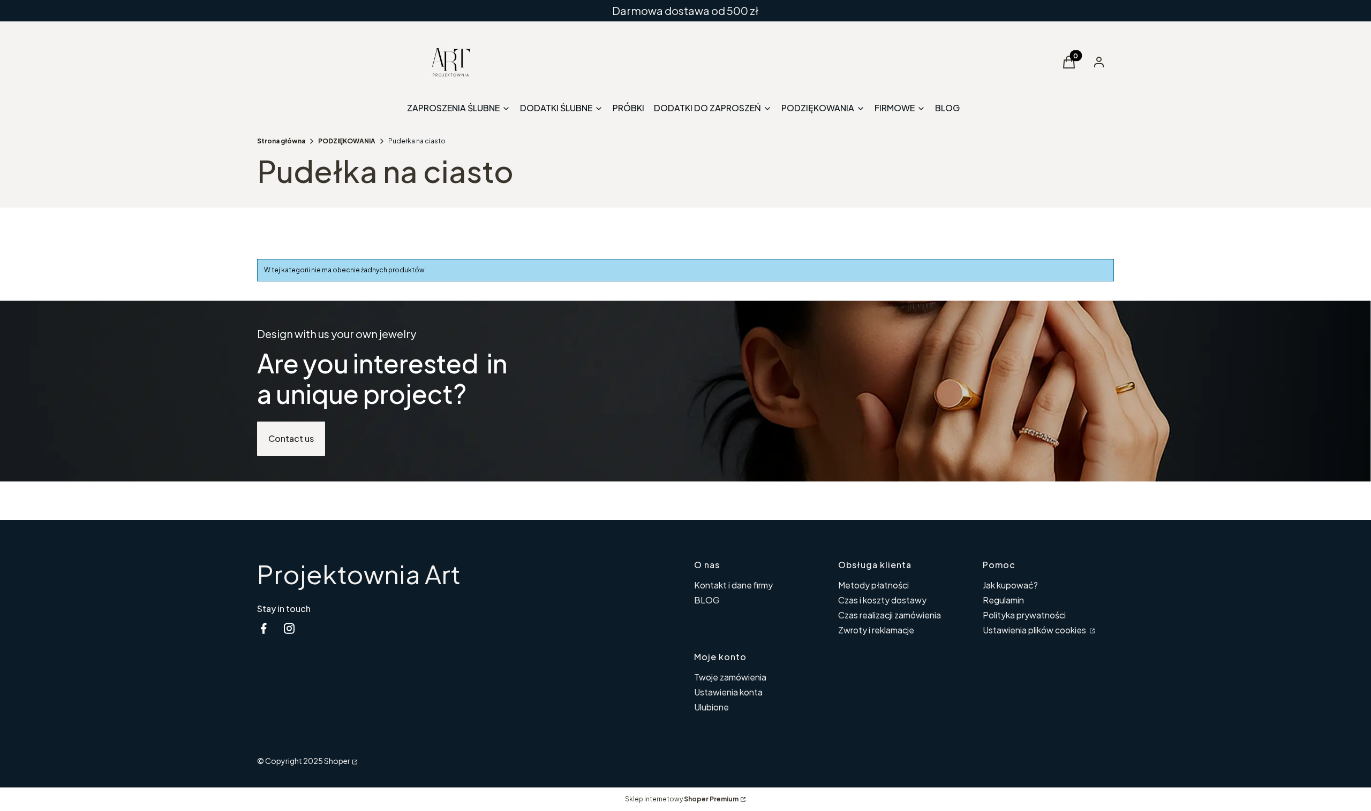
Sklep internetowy (682, 799)
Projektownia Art (359, 573)
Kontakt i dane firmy (733, 585)
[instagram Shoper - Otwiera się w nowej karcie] (289, 628)
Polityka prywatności (1024, 615)
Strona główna (281, 141)
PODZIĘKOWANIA (346, 141)
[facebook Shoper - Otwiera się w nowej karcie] (263, 628)
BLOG (707, 600)
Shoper (337, 761)
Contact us (291, 438)
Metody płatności (873, 585)
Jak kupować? (1010, 585)
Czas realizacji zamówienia (889, 615)
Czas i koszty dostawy (882, 600)
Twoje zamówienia (730, 677)
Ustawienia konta (728, 692)
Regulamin (1003, 600)
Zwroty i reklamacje (876, 630)
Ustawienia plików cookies (1035, 630)
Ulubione (711, 707)
